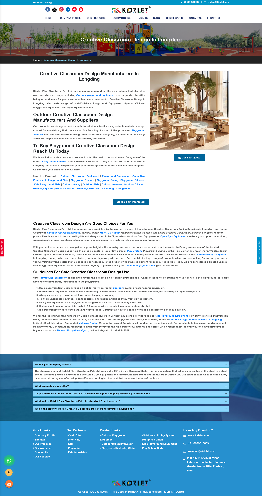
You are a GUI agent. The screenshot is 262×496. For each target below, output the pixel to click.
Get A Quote (2, 248)
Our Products (96, 18)
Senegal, (137, 265)
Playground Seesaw (82, 180)
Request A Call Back (259, 250)
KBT (70, 443)
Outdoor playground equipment (95, 95)
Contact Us (195, 18)
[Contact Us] (9, 471)
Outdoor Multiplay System (211, 254)
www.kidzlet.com (199, 435)
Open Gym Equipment (173, 236)
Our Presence (43, 443)
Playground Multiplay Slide (118, 448)
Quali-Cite (74, 435)
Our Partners (122, 18)
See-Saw (118, 287)
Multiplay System (43, 188)
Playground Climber (54, 161)
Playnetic (73, 448)
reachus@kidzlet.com (218, 2)
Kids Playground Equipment (171, 315)
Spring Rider (123, 188)
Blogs (157, 18)
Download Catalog (42, 2)
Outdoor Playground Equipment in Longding (195, 319)
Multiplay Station (65, 188)
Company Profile (71, 18)
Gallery (143, 18)
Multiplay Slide (85, 188)
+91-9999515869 (191, 2)
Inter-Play (73, 439)
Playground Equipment (116, 176)
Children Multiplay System (158, 435)
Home (48, 18)
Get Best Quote (190, 157)
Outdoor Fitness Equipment (63, 232)
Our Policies (42, 456)
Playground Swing (107, 180)
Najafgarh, (82, 330)
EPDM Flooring (105, 188)
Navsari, (62, 330)
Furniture (214, 18)
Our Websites (42, 448)
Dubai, (128, 265)
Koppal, (71, 330)
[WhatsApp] (9, 460)
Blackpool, (149, 265)
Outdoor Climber (134, 184)
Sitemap (39, 439)
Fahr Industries (77, 452)
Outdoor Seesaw (112, 184)
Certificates (174, 18)
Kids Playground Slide (47, 184)
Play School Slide (152, 448)
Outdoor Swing (71, 184)
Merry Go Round (109, 232)
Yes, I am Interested (132, 201)
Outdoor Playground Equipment (79, 176)
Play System (134, 250)
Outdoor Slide (91, 184)
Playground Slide (58, 180)
